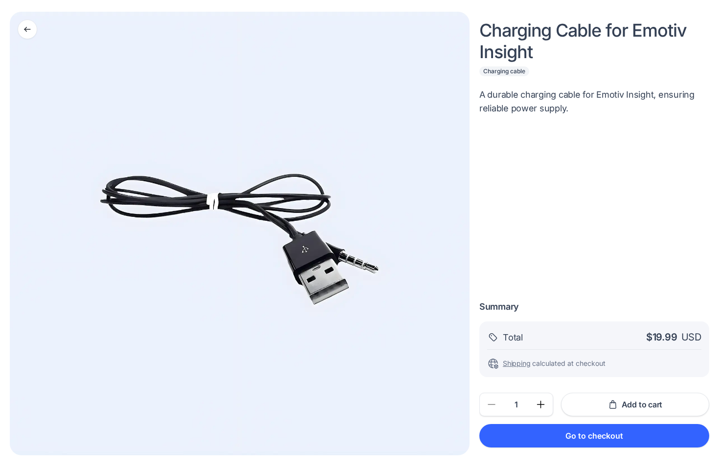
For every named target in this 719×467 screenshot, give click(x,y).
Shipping (516, 363)
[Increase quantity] (541, 404)
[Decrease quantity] (491, 404)
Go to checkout (594, 436)
